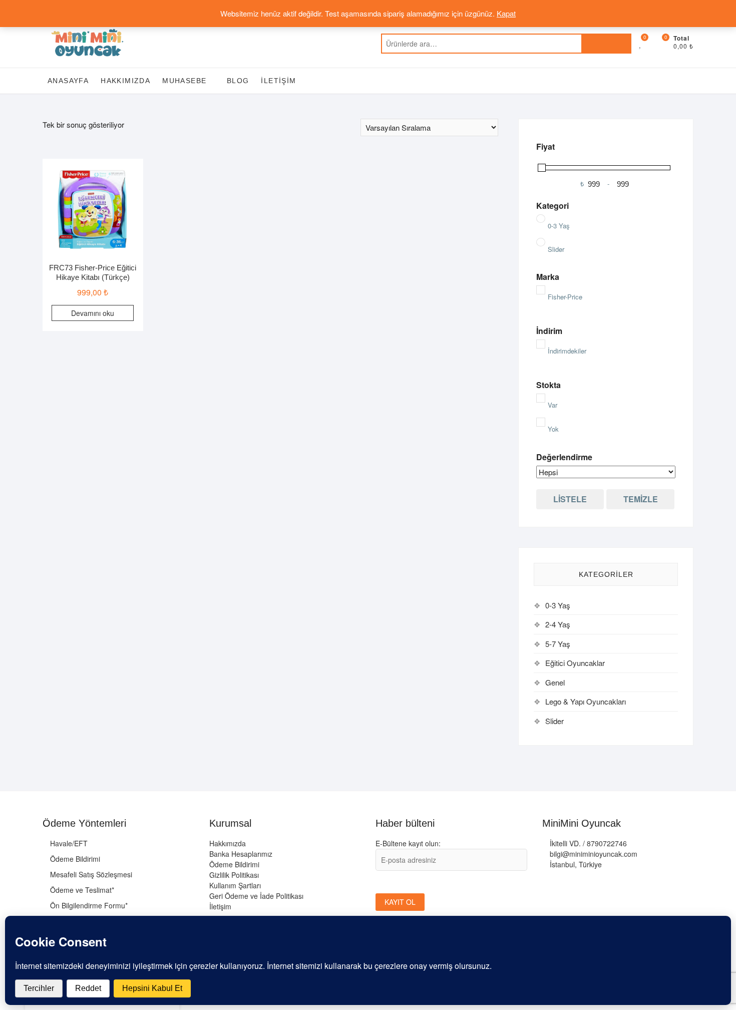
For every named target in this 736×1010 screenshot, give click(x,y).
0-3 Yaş (557, 605)
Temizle (640, 499)
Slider (554, 721)
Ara (606, 44)
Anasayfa (68, 81)
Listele (570, 499)
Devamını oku (92, 313)
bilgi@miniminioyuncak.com (592, 854)
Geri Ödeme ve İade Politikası (256, 896)
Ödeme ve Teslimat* (81, 890)
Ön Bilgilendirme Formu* (88, 905)
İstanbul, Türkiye (575, 864)
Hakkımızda (125, 81)
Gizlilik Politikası (234, 875)
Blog (238, 81)
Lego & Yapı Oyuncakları (585, 701)
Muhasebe (184, 81)
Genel (555, 682)
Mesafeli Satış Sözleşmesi (90, 874)
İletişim (278, 81)
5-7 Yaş (557, 643)
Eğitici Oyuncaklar (575, 662)
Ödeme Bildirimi (74, 859)
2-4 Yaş (557, 624)
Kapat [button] (506, 13)
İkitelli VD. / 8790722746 (587, 843)
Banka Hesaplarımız (240, 854)
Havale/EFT (68, 843)
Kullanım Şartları (235, 885)
